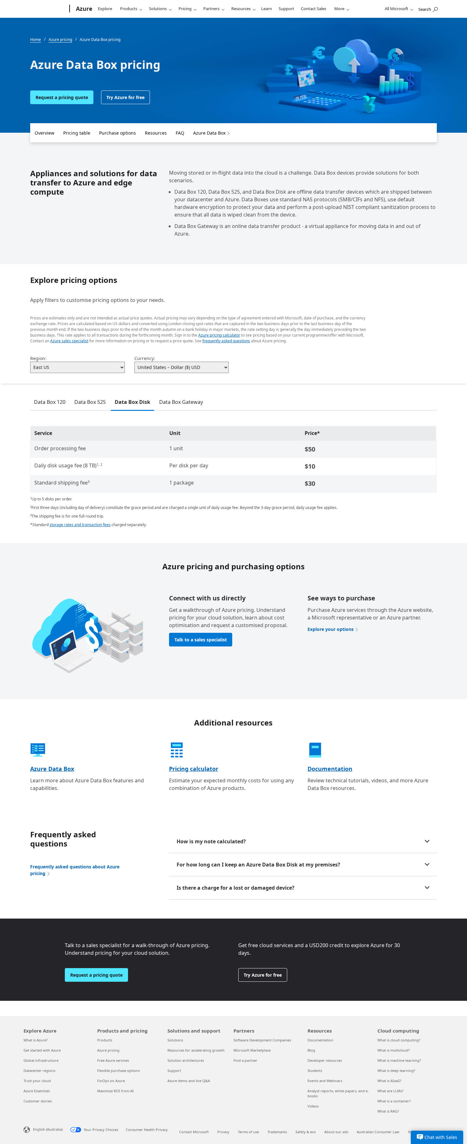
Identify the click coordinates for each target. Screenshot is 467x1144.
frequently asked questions (226, 341)
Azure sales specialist (69, 341)
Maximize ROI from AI (115, 1090)
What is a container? (394, 1101)
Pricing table (76, 133)
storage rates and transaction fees (80, 524)
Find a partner (245, 1060)
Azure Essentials (37, 1090)
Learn (266, 8)
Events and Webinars (325, 1080)
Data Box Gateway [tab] (181, 401)
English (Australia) (48, 1129)
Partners (211, 8)
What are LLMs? (390, 1090)
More (339, 8)
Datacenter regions (39, 1070)
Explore (105, 8)
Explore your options (331, 629)
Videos (313, 1106)
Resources (241, 8)
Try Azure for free (125, 97)
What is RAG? (388, 1111)
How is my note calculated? (211, 841)
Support (286, 8)
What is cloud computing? (398, 1040)
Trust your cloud (37, 1080)
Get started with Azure (42, 1050)
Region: (38, 358)
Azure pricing (108, 1050)
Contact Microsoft (194, 1131)
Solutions (158, 8)
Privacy (223, 1131)
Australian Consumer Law (378, 1131)
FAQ (180, 133)
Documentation (330, 769)
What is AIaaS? (389, 1080)
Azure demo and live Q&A (188, 1080)
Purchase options (117, 133)
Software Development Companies (262, 1040)
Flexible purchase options (118, 1070)
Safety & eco (305, 1131)
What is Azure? (36, 1040)
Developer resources (325, 1060)
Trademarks (277, 1131)
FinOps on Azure (111, 1080)
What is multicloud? (393, 1050)
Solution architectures (185, 1060)
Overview (44, 133)
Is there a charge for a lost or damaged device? (235, 887)
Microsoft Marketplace (252, 1050)
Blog (311, 1050)
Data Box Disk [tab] (132, 401)
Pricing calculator (193, 769)
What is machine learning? (399, 1060)
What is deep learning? (396, 1070)
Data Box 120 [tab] (49, 401)
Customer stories (38, 1101)
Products (128, 8)
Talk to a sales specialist (200, 640)
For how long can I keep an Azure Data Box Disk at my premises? (258, 864)
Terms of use (248, 1131)
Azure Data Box (209, 133)
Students (315, 1070)
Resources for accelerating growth (196, 1050)
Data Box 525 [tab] (90, 401)
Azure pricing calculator (219, 335)
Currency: (144, 358)
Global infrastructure (41, 1060)
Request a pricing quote (62, 97)
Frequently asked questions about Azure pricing (74, 870)
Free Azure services (113, 1060)
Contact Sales (313, 8)
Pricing (185, 8)
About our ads (336, 1131)
